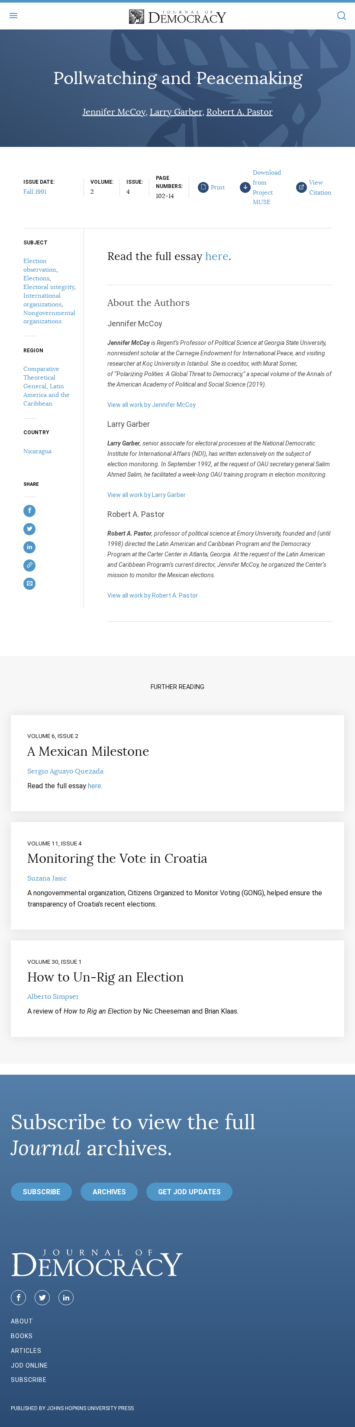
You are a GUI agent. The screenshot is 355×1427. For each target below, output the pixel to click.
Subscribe (41, 1192)
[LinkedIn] (66, 1297)
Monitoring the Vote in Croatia (117, 858)
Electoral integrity (48, 287)
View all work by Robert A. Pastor (152, 595)
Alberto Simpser (53, 996)
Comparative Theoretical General (41, 377)
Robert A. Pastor (240, 112)
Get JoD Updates (189, 1192)
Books (22, 1336)
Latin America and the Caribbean (46, 394)
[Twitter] (42, 1297)
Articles (26, 1350)
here (217, 256)
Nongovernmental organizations (49, 317)
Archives (109, 1192)
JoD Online (29, 1365)
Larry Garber (176, 112)
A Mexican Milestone (88, 751)
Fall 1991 (34, 191)
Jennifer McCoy (114, 112)
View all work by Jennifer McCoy (151, 404)
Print (218, 187)
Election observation (39, 265)
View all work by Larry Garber (146, 494)
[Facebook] (18, 1297)
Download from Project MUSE (267, 187)
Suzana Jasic (47, 878)
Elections (36, 278)
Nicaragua (37, 451)
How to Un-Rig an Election (105, 977)
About (22, 1321)
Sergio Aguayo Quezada (65, 771)
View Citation (320, 187)
